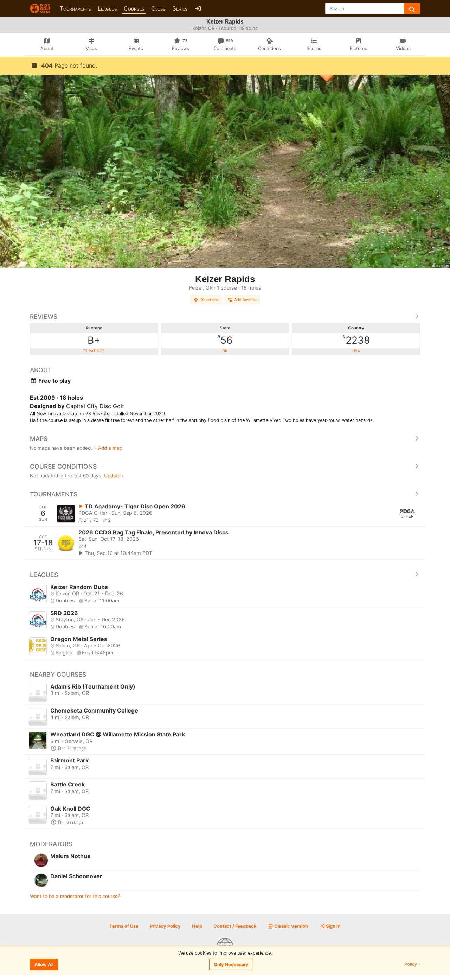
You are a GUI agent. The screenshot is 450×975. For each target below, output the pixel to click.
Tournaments (75, 9)
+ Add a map (108, 448)
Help (197, 926)
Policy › (412, 964)
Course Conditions (63, 466)
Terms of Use (124, 926)
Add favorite (245, 299)
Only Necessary (231, 964)
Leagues (107, 9)
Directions (209, 299)
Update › (114, 476)
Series (179, 9)
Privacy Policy (165, 926)
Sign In (333, 926)
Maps (38, 438)
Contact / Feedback (234, 926)
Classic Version (290, 926)
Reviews (43, 316)
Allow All (43, 964)
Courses (134, 9)
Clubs (158, 9)
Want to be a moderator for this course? (75, 896)
